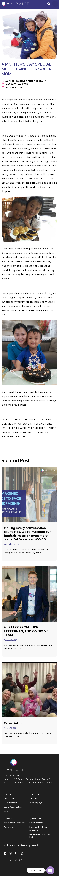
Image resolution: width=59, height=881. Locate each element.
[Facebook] (5, 853)
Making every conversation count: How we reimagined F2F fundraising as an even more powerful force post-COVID (27, 533)
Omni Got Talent (16, 723)
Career (8, 818)
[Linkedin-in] (16, 853)
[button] (48, 3)
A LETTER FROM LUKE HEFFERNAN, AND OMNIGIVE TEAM (26, 631)
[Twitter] (10, 853)
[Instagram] (22, 853)
